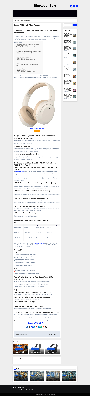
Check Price (26, 239)
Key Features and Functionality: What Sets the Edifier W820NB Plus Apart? (29, 51)
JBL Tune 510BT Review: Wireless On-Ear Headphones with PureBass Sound (52, 353)
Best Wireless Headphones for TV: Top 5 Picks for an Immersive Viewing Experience (21, 353)
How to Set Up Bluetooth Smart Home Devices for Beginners (52, 379)
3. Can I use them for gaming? (21, 69)
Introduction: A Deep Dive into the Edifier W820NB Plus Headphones (27, 44)
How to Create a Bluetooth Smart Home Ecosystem (67, 41)
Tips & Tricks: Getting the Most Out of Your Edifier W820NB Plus (27, 64)
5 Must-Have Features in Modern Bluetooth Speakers (68, 75)
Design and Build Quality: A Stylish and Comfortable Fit (25, 46)
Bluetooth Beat (45, 5)
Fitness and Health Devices (27, 11)
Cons (18, 63)
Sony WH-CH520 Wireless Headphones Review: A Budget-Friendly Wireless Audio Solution (36, 353)
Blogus (48, 394)
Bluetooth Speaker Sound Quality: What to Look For (68, 89)
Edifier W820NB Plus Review (27, 25)
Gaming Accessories (55, 11)
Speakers (47, 11)
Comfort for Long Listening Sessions (22, 50)
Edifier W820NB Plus (18, 72)
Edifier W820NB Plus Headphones (22, 45)
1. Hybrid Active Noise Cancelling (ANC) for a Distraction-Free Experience (28, 52)
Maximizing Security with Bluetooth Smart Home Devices (68, 379)
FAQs (17, 65)
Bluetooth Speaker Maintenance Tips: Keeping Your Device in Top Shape (68, 82)
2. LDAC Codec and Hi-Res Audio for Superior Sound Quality (26, 53)
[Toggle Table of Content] (40, 43)
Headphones (17, 11)
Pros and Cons (18, 60)
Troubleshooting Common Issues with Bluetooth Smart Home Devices (67, 68)
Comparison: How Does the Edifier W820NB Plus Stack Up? (26, 59)
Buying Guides (72, 11)
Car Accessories (64, 11)
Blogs (16, 375)
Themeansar (52, 394)
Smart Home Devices (38, 11)
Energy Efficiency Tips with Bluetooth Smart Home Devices (20, 379)
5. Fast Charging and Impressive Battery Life (24, 57)
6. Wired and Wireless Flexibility (22, 58)
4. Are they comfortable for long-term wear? (23, 70)
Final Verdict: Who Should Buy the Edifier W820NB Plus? (25, 71)
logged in (20, 360)
